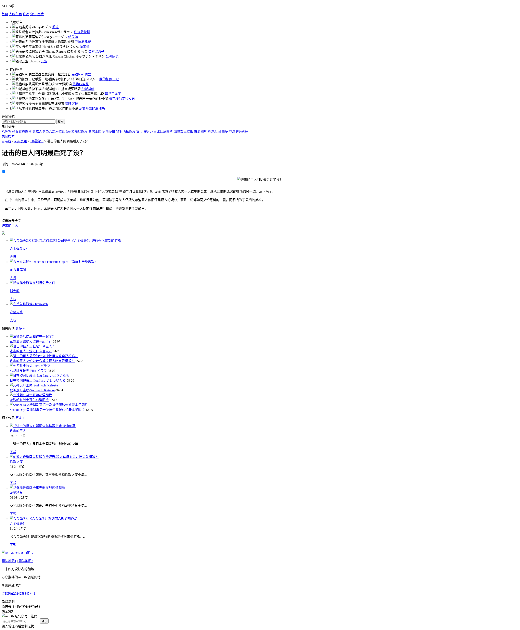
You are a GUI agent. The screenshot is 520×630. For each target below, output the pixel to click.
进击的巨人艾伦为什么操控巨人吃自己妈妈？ (42, 361)
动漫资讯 (36, 141)
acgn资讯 (20, 141)
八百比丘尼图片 (161, 131)
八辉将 (6, 131)
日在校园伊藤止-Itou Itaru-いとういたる (38, 380)
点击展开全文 (11, 220)
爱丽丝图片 (79, 131)
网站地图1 (9, 561)
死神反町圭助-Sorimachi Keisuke (32, 390)
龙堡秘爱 (16, 492)
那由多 (223, 131)
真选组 (213, 131)
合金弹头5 (17, 523)
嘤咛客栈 (71, 103)
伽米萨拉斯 (82, 32)
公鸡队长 (112, 56)
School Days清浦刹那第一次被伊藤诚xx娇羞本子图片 (47, 409)
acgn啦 (6, 141)
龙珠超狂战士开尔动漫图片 (29, 400)
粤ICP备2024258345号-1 (18, 593)
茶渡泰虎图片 (22, 131)
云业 (44, 61)
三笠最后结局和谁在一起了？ (31, 341)
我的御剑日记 (109, 79)
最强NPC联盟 (81, 74)
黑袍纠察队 (81, 84)
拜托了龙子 (113, 94)
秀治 (55, 27)
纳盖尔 (73, 37)
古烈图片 (200, 131)
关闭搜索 (8, 136)
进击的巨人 (10, 225)
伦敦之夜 (16, 462)
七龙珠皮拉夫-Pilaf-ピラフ (28, 370)
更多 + (20, 328)
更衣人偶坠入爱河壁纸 (48, 131)
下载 (13, 452)
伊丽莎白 (108, 131)
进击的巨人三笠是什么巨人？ (31, 351)
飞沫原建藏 (83, 42)
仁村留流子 (96, 51)
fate (68, 131)
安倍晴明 (142, 131)
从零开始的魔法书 (92, 108)
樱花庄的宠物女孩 (122, 98)
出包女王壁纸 (183, 131)
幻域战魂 (87, 89)
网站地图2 (25, 561)
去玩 (13, 257)
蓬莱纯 (84, 46)
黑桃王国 (94, 131)
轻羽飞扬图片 (125, 131)
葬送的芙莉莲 (238, 131)
